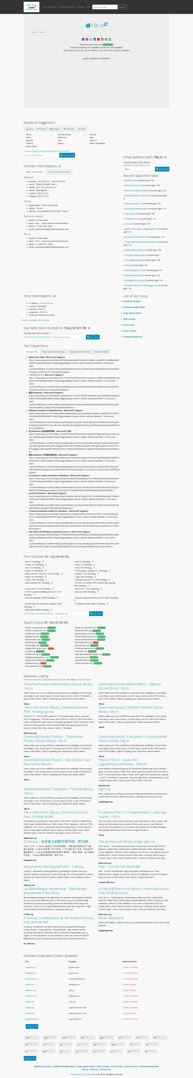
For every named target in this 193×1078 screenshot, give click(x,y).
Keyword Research (50, 7)
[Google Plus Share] (87, 39)
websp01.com (30, 990)
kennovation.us (31, 979)
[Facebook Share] (83, 39)
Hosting (81, 7)
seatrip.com (30, 984)
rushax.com (30, 1002)
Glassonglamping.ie (133, 260)
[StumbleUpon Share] (102, 39)
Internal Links (32, 351)
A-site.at (128, 223)
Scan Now (93, 337)
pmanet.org (29, 1013)
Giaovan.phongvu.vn (133, 203)
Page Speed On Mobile (79, 351)
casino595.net (31, 996)
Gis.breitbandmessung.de (136, 190)
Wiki (83, 129)
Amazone (69, 129)
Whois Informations (34, 172)
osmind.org (29, 1007)
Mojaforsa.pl (130, 180)
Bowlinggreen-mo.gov (135, 280)
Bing (30, 129)
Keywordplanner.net (134, 270)
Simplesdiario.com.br (134, 250)
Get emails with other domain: (136, 165)
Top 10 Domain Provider (59, 172)
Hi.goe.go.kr (130, 213)
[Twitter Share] (90, 39)
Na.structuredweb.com (135, 237)
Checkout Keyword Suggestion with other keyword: (47, 151)
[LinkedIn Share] (94, 39)
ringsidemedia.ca (32, 1019)
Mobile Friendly (101, 351)
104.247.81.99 (46, 303)
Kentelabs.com (131, 218)
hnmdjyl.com (30, 973)
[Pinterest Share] (98, 39)
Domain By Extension (67, 7)
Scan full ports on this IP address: (38, 613)
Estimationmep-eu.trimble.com (138, 195)
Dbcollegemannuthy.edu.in (136, 208)
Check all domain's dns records (35, 320)
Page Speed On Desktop (53, 351)
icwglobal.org (30, 967)
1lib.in (42, 32)
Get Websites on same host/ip (37, 337)
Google (55, 129)
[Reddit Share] (106, 39)
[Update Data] (59, 166)
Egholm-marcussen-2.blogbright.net (141, 229)
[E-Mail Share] (109, 39)
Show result (68, 155)
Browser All (32, 1026)
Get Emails (163, 169)
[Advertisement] (96, 79)
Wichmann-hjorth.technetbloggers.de (141, 285)
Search (122, 7)
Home (34, 32)
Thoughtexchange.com (135, 255)
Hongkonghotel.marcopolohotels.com (141, 242)
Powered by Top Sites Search (84, 1074)
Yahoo (42, 129)
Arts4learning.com (133, 275)
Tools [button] (88, 7)
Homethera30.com (133, 185)
